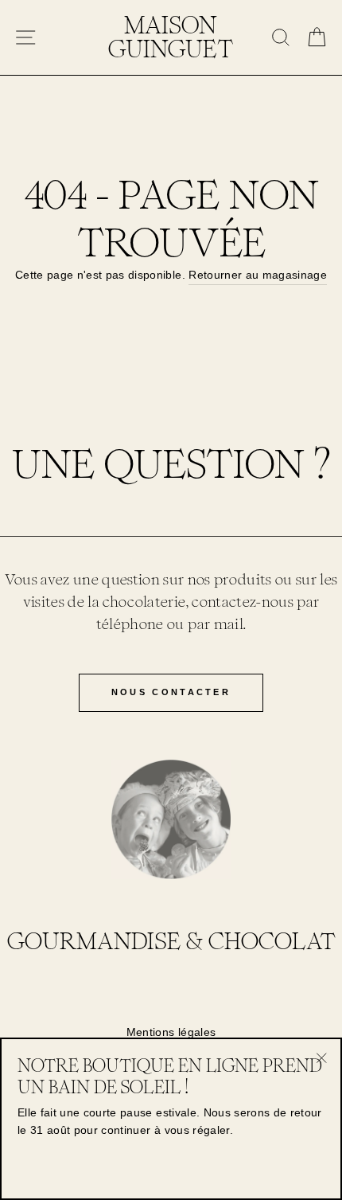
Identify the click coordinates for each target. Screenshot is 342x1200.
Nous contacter (171, 692)
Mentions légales (171, 1032)
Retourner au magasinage (257, 275)
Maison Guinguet (171, 37)
